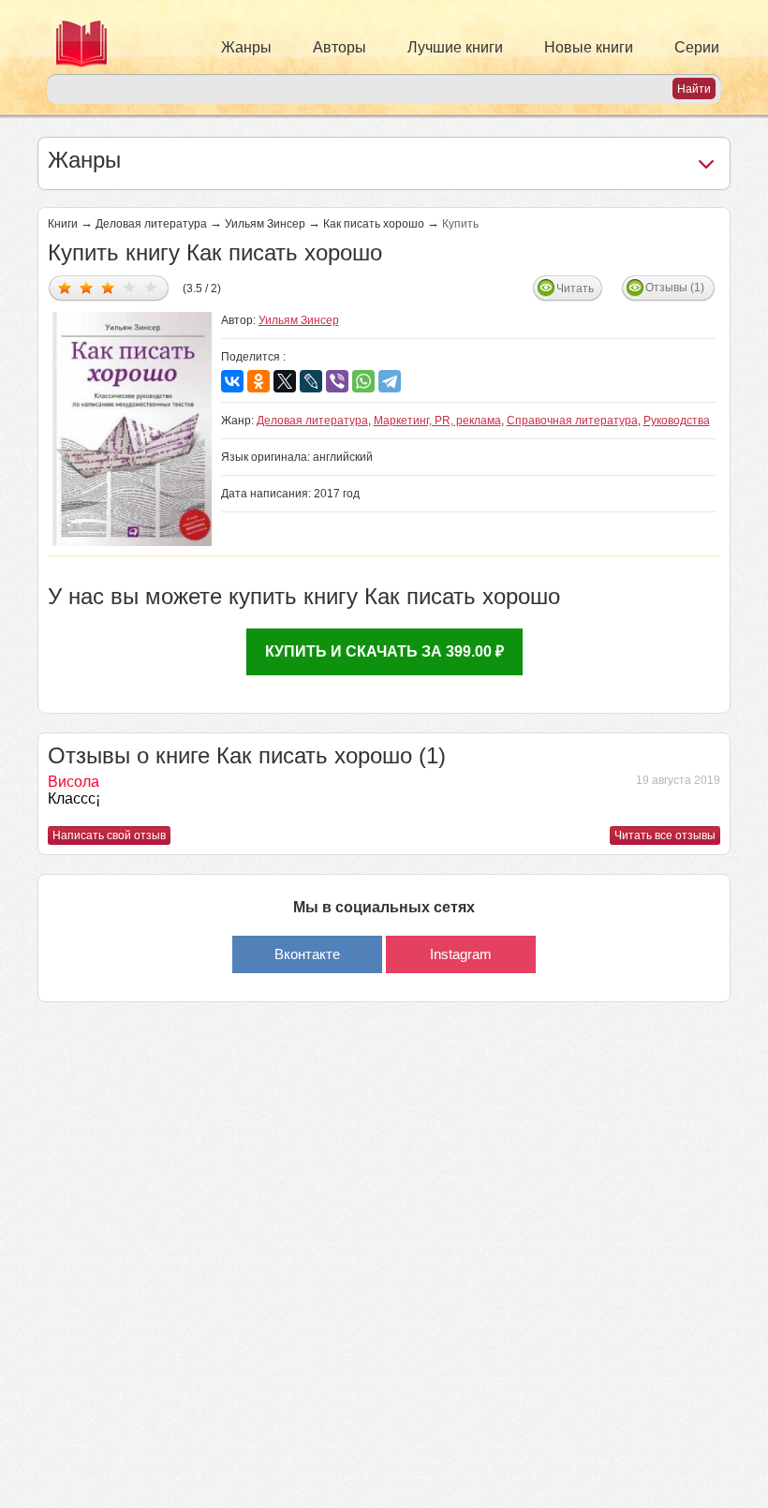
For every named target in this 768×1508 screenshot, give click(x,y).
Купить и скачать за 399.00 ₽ (384, 651)
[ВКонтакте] (232, 381)
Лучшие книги (455, 47)
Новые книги (588, 47)
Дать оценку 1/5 (65, 287)
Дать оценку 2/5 (87, 287)
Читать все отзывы (665, 835)
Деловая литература (151, 223)
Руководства (676, 420)
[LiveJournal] (311, 381)
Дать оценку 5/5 (151, 287)
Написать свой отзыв (109, 835)
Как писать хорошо (373, 223)
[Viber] (337, 381)
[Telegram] (389, 381)
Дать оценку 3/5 (108, 287)
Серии (696, 47)
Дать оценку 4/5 (130, 287)
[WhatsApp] (363, 381)
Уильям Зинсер (265, 223)
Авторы (339, 47)
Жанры (246, 47)
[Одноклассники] (258, 381)
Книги (63, 223)
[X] (284, 381)
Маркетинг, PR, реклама (437, 420)
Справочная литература (572, 420)
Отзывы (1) (674, 287)
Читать (575, 288)
